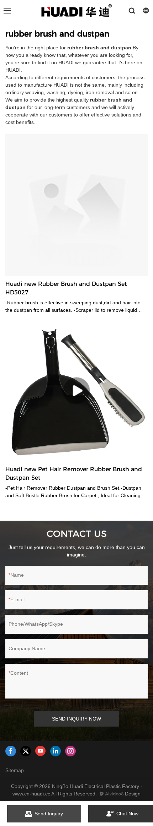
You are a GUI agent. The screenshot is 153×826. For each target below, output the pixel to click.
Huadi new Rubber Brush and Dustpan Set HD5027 (66, 288)
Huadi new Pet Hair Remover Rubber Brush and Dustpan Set (73, 473)
